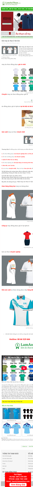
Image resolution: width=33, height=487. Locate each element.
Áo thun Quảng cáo (8, 162)
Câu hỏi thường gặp (6, 456)
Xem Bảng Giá (18, 484)
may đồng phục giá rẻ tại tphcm (18, 226)
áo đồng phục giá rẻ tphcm (11, 106)
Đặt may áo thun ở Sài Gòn (10, 55)
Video (3, 468)
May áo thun (20, 168)
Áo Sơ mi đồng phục (8, 156)
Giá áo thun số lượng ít (7, 461)
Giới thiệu (30, 456)
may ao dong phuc (25, 54)
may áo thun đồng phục (10, 64)
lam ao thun (6, 57)
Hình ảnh (4, 466)
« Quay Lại (24, 446)
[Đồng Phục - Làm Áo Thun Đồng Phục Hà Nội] (10, 3)
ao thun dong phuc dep (9, 58)
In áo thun (6, 168)
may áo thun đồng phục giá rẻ (17, 94)
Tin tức (3, 463)
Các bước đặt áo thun (7, 458)
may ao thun (23, 52)
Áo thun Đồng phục (8, 153)
